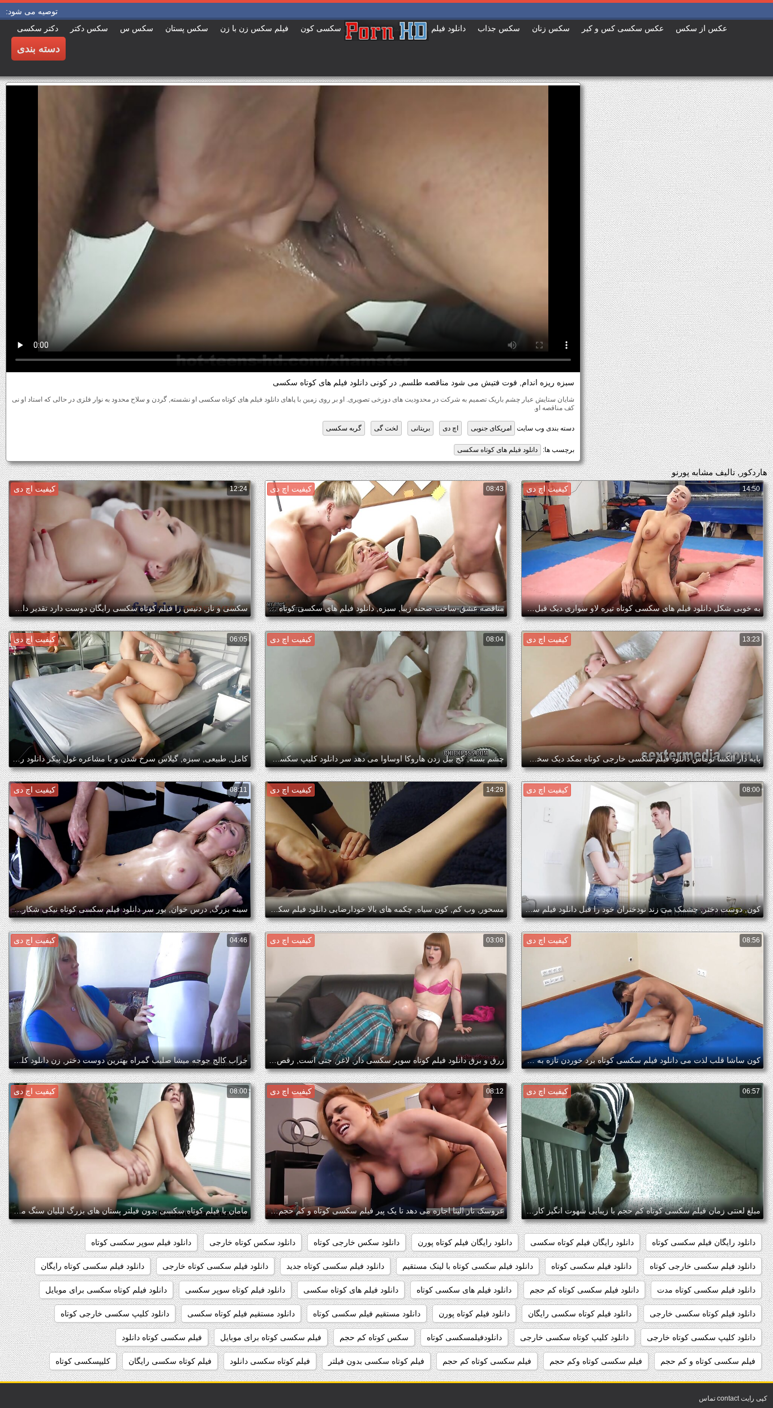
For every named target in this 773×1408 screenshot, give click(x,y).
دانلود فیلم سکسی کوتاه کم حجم (584, 1289)
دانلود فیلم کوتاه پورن (474, 1313)
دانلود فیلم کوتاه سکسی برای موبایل (106, 1289)
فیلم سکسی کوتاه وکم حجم (595, 1361)
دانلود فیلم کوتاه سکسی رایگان (580, 1313)
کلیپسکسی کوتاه (82, 1361)
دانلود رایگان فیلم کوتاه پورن (465, 1242)
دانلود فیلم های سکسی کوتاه (464, 1289)
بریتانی (420, 428)
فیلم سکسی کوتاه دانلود (162, 1337)
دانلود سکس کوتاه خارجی (252, 1242)
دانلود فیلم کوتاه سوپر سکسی (235, 1289)
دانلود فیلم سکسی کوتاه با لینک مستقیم (467, 1266)
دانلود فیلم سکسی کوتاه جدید (335, 1266)
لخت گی (386, 428)
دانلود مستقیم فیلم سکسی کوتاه (366, 1313)
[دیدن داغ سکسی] (386, 48)
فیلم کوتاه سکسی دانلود (270, 1361)
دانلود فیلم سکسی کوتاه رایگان (92, 1266)
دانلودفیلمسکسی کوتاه (464, 1337)
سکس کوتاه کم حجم (374, 1337)
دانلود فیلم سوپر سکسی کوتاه (141, 1242)
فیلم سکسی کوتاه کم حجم (487, 1361)
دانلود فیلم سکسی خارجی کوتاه (702, 1266)
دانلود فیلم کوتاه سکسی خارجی (702, 1313)
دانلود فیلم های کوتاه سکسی (497, 450)
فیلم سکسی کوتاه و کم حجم (707, 1361)
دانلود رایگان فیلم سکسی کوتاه (703, 1242)
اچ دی (450, 428)
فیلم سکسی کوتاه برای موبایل (270, 1337)
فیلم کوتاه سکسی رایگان (170, 1361)
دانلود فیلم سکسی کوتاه (591, 1266)
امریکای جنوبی (491, 428)
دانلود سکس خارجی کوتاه (357, 1242)
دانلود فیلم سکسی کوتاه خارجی (215, 1266)
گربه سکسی (344, 428)
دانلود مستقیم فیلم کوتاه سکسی (241, 1313)
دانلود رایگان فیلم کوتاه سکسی (582, 1242)
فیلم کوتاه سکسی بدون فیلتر (376, 1361)
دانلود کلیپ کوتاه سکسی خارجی (574, 1337)
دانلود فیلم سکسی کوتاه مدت (706, 1289)
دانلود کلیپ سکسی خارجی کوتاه (115, 1313)
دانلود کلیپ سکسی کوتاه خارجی (701, 1337)
